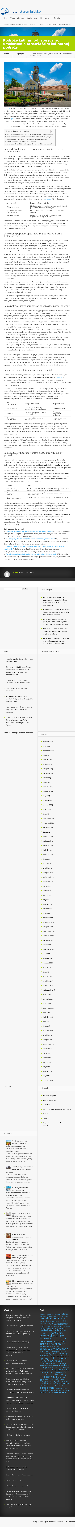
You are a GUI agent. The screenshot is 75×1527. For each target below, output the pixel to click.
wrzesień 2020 (48, 936)
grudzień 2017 (48, 1035)
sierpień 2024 (48, 805)
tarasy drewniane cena (54, 1370)
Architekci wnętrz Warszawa (54, 1315)
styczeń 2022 (48, 864)
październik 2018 (49, 990)
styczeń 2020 (48, 967)
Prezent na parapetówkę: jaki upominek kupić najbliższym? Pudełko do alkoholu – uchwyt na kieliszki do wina (20, 1371)
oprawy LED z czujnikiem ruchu (54, 1359)
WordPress (70, 1522)
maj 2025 (46, 782)
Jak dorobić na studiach (14, 1480)
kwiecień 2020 (48, 958)
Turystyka (57, 18)
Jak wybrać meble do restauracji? (18, 1342)
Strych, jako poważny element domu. (19, 1475)
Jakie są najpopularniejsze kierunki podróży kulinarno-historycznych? (29, 137)
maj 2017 (46, 1067)
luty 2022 (46, 859)
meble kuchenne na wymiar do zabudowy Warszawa (54, 1351)
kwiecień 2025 (48, 787)
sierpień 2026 (48, 742)
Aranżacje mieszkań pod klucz (49, 1314)
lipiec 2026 (47, 746)
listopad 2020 (48, 927)
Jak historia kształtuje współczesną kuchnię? (21, 141)
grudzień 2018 (48, 981)
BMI (63, 1320)
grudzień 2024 (48, 800)
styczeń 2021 (48, 918)
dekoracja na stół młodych (62, 1323)
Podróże (7, 109)
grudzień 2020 (48, 922)
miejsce (59, 377)
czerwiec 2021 (48, 895)
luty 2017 (46, 1076)
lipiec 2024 (47, 809)
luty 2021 (46, 913)
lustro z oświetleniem (52, 1343)
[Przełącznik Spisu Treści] (51, 131)
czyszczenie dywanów (48, 1323)
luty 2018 (46, 1026)
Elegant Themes (49, 1522)
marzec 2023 (48, 836)
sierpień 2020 (48, 940)
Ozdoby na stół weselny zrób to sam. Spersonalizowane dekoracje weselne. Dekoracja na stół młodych (19, 1427)
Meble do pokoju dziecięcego (51, 1347)
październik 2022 (49, 841)
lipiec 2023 (47, 832)
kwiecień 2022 (48, 850)
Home (6, 18)
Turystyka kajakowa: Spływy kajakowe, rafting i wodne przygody (31, 554)
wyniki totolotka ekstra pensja (51, 1386)
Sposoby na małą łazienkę (21, 1214)
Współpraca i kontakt (17, 18)
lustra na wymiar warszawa (53, 1340)
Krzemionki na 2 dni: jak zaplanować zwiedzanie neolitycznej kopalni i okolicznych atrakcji (56, 631)
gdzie (13, 119)
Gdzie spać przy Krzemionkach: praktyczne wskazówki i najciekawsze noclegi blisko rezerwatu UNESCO (56, 621)
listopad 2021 (48, 873)
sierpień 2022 (48, 845)
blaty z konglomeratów (50, 1321)
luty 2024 (46, 814)
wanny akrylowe (44, 1375)
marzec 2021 (48, 909)
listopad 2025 (48, 769)
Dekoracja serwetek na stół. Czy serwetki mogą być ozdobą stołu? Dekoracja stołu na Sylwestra (18, 1381)
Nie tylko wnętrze (32, 18)
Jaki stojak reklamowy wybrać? (17, 1486)
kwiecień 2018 (48, 1017)
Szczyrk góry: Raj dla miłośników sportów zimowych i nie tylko (30, 539)
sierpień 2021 (48, 886)
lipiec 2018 (47, 1003)
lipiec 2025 (47, 778)
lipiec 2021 (47, 891)
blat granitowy (56, 1318)
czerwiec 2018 (48, 1008)
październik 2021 (49, 877)
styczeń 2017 (48, 1080)
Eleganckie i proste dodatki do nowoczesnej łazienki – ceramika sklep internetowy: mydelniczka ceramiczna (20, 1400)
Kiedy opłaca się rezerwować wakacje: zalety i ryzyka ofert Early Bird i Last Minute (19, 1283)
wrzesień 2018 (48, 994)
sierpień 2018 (48, 999)
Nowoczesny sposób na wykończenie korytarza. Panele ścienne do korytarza (19, 709)
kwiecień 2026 (48, 760)
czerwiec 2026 (48, 751)
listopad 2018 (48, 985)
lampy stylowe (54, 1339)
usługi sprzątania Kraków (55, 1372)
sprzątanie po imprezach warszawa (54, 1366)
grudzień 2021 (48, 868)
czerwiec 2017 (48, 1062)
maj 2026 (46, 755)
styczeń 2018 (48, 1031)
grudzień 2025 (48, 764)
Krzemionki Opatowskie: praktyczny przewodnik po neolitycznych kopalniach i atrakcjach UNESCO (56, 641)
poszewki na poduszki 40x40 (56, 1363)
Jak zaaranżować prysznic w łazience (19, 1326)
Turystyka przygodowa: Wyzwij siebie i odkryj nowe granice (29, 531)
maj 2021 (46, 900)
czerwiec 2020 (48, 949)
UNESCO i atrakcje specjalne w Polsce (15, 24)
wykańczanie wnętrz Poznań (52, 1379)
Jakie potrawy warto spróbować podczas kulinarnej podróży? (27, 139)
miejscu (48, 199)
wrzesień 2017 (48, 1049)
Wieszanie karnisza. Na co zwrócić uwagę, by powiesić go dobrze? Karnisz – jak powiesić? (18, 1317)
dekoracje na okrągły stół (53, 1326)
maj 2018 (46, 1013)
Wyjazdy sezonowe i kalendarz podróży (58, 24)
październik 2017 (49, 1044)
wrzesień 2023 (48, 823)
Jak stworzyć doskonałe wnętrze (18, 1435)
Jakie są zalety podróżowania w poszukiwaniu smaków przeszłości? (29, 144)
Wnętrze (32, 24)
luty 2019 (46, 972)
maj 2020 (46, 954)
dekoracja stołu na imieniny (47, 1324)
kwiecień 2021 (48, 904)
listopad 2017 (48, 1040)
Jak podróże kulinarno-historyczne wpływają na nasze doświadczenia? (30, 134)
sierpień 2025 (48, 773)
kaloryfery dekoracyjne (51, 1334)
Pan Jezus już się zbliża (52, 1361)
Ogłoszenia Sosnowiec (61, 1356)
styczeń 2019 (48, 976)
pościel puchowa (44, 1365)
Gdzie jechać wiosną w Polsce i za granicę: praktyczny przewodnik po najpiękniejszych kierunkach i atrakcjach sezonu (17, 1146)
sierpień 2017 (48, 1053)
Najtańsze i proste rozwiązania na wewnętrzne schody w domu (19, 1236)
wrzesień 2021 (48, 882)
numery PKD (47, 1356)
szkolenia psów (46, 1370)
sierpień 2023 (48, 827)
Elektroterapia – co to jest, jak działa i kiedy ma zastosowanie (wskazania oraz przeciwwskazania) (56, 612)
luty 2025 (46, 796)
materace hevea (45, 1347)
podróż (6, 126)
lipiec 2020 (47, 945)
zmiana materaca (55, 1392)
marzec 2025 (48, 791)
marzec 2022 (48, 855)
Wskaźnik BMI (61, 1377)
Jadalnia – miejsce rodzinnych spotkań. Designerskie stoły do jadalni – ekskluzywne (19, 698)
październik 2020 (49, 931)
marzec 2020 (48, 963)
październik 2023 (49, 818)
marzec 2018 (48, 1022)
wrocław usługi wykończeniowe (53, 1375)
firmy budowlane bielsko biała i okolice (52, 1329)
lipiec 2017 (47, 1058)
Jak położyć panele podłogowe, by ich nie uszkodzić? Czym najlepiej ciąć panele (20, 1333)
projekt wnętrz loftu (53, 1365)
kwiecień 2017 (48, 1071)
